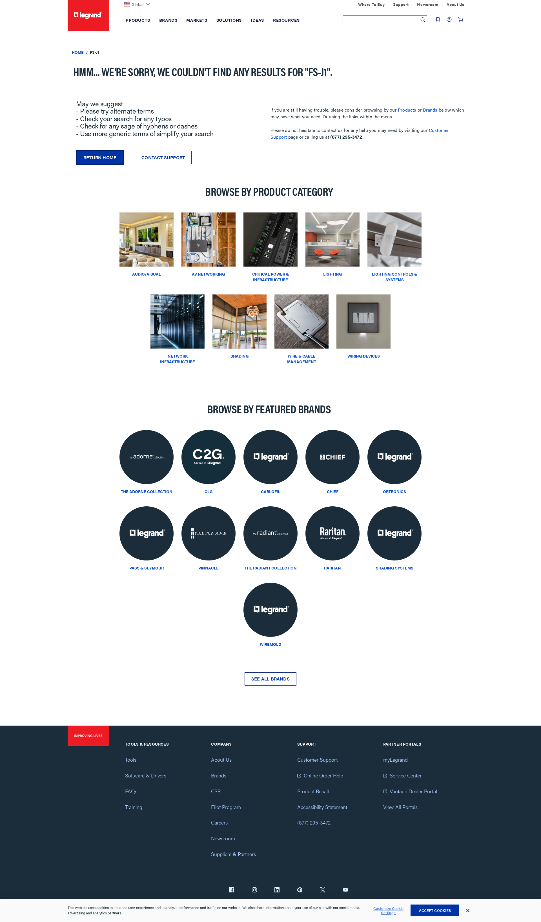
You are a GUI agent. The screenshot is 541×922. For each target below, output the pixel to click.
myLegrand (395, 759)
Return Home (99, 157)
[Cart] (460, 19)
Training (133, 806)
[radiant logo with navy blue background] (270, 535)
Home (78, 52)
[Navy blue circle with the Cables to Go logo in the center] (208, 458)
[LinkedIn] (277, 890)
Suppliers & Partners (233, 853)
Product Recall (313, 791)
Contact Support (163, 157)
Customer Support (317, 759)
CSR (216, 791)
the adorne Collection (146, 491)
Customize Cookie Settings (388, 911)
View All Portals (400, 806)
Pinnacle (208, 568)
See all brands (270, 678)
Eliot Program (226, 806)
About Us (221, 759)
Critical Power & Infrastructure (270, 276)
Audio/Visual (146, 274)
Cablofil (270, 491)
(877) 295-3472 (314, 822)
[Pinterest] (299, 890)
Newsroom (223, 838)
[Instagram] (254, 890)
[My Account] (449, 19)
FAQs (131, 791)
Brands (430, 110)
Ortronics (394, 491)
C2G (209, 491)
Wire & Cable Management (301, 358)
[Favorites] (438, 19)
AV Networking (208, 274)
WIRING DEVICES (363, 356)
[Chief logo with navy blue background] (332, 458)
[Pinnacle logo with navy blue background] (208, 535)
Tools (130, 759)
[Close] (467, 910)
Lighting (332, 274)
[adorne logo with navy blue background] (146, 458)
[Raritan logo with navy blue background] (332, 535)
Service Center (406, 775)
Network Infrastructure (177, 358)
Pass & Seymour (146, 568)
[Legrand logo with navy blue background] (270, 458)
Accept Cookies (435, 910)
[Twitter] (322, 890)
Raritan (332, 568)
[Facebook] (231, 890)
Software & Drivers (145, 775)
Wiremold (270, 644)
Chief (332, 491)
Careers (219, 822)
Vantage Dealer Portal (413, 791)
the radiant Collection (271, 568)
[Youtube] (345, 890)
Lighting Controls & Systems (394, 276)
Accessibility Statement (322, 806)
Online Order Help (323, 775)
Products (407, 110)
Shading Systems (394, 568)
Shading (239, 356)
